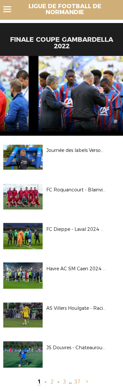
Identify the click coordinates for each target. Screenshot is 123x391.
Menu (10, 9)
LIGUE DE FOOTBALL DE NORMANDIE (65, 9)
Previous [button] (7, 88)
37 (77, 382)
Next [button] (116, 88)
